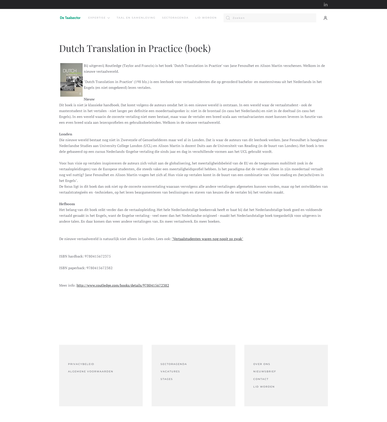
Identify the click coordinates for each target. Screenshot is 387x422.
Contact (261, 379)
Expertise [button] (97, 17)
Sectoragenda (175, 17)
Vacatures (170, 371)
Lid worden (206, 17)
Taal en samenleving (136, 17)
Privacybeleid (81, 364)
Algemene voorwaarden (90, 371)
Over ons (261, 364)
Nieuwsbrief (264, 371)
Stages (167, 379)
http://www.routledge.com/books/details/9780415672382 (123, 285)
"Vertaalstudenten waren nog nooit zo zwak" (207, 238)
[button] (325, 18)
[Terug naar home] (70, 18)
